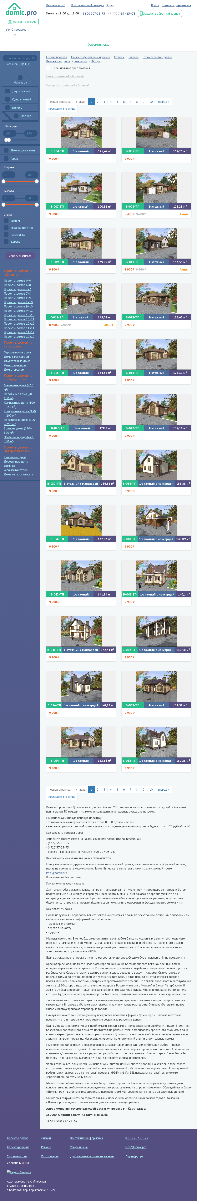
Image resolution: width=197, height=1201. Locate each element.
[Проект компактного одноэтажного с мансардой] (156, 465)
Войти (155, 5)
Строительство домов (157, 57)
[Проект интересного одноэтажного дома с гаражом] (81, 298)
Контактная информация (87, 5)
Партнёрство (134, 1156)
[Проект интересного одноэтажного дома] (156, 243)
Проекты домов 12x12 (19, 336)
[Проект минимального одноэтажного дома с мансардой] (81, 631)
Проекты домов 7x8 (17, 293)
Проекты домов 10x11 (19, 319)
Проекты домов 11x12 (19, 332)
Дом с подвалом (15, 365)
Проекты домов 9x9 (17, 280)
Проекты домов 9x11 (18, 310)
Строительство (17, 1156)
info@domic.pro (56, 873)
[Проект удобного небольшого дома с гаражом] (156, 132)
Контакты (80, 61)
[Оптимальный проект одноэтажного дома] (81, 520)
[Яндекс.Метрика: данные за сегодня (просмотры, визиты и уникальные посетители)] (19, 1172)
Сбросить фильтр (20, 256)
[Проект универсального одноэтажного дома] (81, 188)
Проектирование (18, 1147)
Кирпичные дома (15, 457)
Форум (95, 61)
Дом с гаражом (14, 369)
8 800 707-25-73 (136, 1138)
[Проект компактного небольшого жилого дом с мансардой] (156, 631)
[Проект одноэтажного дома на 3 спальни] (156, 354)
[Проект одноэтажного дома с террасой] (81, 409)
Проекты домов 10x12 (19, 323)
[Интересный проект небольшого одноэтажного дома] (156, 686)
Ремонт (46, 1147)
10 (151, 102)
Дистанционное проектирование (92, 1156)
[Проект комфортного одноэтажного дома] (81, 132)
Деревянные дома (16, 461)
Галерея (134, 57)
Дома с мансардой (16, 356)
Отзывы (119, 57)
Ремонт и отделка (58, 61)
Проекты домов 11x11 (19, 328)
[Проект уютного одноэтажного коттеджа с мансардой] (156, 575)
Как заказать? (55, 5)
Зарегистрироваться (176, 5)
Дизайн (46, 1138)
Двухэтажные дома (17, 361)
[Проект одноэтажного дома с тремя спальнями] (81, 354)
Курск (110, 5)
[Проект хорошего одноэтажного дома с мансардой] (156, 742)
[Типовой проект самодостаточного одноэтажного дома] (81, 742)
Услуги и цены (79, 1147)
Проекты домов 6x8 (17, 285)
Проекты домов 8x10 (18, 302)
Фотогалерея (49, 1156)
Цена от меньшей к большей (65, 76)
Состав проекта (56, 57)
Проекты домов (17, 1138)
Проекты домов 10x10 (19, 315)
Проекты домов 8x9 (17, 298)
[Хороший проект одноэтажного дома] (156, 298)
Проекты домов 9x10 (18, 306)
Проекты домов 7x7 (17, 289)
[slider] (6, 140)
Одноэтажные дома (17, 352)
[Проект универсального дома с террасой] (156, 409)
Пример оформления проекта (90, 57)
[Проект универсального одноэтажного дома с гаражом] (156, 188)
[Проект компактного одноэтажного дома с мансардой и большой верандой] (81, 686)
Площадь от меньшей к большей (67, 85)
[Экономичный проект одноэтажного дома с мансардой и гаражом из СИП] (156, 520)
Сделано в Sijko (18, 1163)
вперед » (163, 102)
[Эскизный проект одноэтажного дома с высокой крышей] (81, 575)
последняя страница (61, 108)
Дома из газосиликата (18, 474)
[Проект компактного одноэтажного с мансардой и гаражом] (81, 465)
